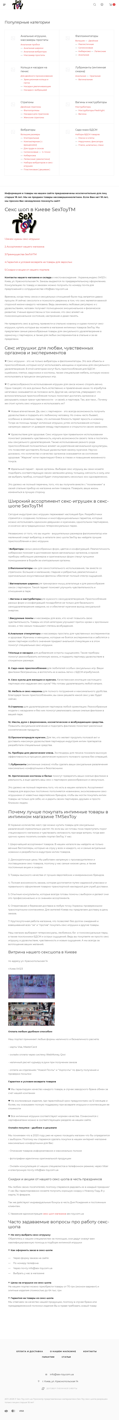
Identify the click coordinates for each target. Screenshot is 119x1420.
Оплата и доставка (29, 1351)
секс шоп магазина (54, 1213)
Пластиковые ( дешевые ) (37, 169)
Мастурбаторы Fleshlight (91, 110)
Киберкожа (84, 51)
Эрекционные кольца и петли (36, 81)
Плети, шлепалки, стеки (91, 145)
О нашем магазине (63, 1351)
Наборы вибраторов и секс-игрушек (38, 164)
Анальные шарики (33, 48)
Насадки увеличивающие (37, 86)
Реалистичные (86, 44)
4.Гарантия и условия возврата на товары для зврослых (38, 262)
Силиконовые (85, 47)
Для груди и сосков (34, 148)
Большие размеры (30, 134)
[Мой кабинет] (102, 4)
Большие (80, 40)
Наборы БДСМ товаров (87, 134)
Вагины (82, 114)
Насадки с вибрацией (35, 90)
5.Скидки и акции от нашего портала (27, 269)
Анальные (83, 55)
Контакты (90, 1351)
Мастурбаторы (83, 107)
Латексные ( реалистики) (37, 159)
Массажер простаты (34, 55)
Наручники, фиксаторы (90, 141)
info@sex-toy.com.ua (62, 1374)
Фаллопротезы (31, 110)
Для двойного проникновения (37, 76)
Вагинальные (85, 79)
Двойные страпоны (31, 107)
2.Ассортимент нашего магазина (24, 246)
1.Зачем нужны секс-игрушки (22, 238)
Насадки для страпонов (36, 114)
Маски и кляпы (86, 138)
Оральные (95, 76)
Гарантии (48, 1357)
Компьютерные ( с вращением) (33, 143)
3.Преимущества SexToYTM (21, 254)
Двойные (93, 40)
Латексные (100, 51)
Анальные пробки (30, 44)
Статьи (66, 1357)
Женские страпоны (34, 117)
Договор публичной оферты (62, 1389)
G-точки (46, 152)
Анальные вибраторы (35, 51)
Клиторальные (31, 138)
